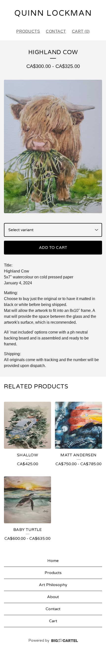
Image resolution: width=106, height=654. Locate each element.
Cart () (81, 31)
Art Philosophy (53, 584)
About (53, 596)
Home (53, 560)
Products (28, 31)
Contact (56, 31)
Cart (53, 621)
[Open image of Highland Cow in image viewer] (53, 146)
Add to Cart (53, 247)
